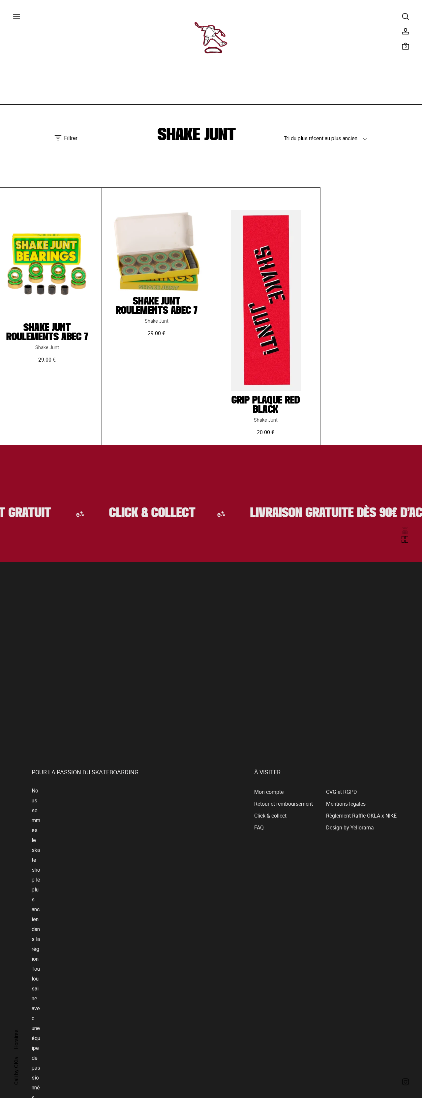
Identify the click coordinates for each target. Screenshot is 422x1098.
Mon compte (269, 793)
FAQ (259, 828)
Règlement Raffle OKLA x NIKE (361, 817)
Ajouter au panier (47, 368)
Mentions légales (346, 805)
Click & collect (270, 817)
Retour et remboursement (283, 805)
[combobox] (325, 138)
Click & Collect (145, 514)
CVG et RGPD (341, 793)
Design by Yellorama (350, 828)
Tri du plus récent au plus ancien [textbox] (320, 138)
